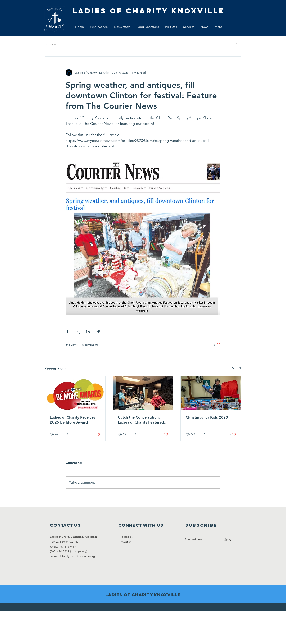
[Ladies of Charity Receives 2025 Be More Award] (75, 393)
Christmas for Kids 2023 (207, 417)
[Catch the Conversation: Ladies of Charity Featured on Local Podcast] (143, 393)
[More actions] (217, 72)
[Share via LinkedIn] (88, 332)
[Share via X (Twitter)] (78, 332)
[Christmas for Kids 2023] (211, 393)
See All (236, 368)
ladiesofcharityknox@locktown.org (72, 556)
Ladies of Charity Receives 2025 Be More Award (72, 420)
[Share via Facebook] (68, 332)
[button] (236, 44)
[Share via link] (98, 332)
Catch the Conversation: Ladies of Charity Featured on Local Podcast (141, 420)
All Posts (50, 44)
